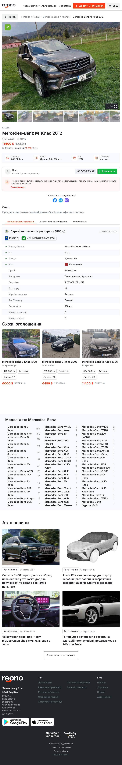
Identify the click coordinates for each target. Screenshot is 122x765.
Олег (14, 170)
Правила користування (61, 747)
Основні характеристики (20, 221)
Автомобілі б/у (31, 5)
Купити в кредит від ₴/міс (21, 148)
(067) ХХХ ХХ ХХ (85, 171)
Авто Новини (11, 569)
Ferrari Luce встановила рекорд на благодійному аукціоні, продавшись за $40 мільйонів (89, 640)
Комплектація (80, 221)
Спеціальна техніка (48, 697)
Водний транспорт (77, 687)
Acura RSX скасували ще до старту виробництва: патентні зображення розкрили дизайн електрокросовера (87, 579)
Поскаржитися (17, 187)
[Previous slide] (7, 64)
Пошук (100, 692)
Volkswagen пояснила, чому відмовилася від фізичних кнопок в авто (26, 640)
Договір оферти (61, 751)
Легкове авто (45, 682)
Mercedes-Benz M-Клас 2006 (100, 361)
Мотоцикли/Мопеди (48, 692)
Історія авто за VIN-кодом (53, 221)
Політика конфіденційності (61, 743)
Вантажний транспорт (49, 687)
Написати (109, 171)
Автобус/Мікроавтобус (50, 701)
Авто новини (49, 5)
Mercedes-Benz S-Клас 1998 (19, 361)
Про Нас (101, 682)
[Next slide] (115, 64)
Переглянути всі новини (61, 655)
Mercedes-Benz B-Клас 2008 (60, 361)
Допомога (65, 5)
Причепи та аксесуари (78, 682)
